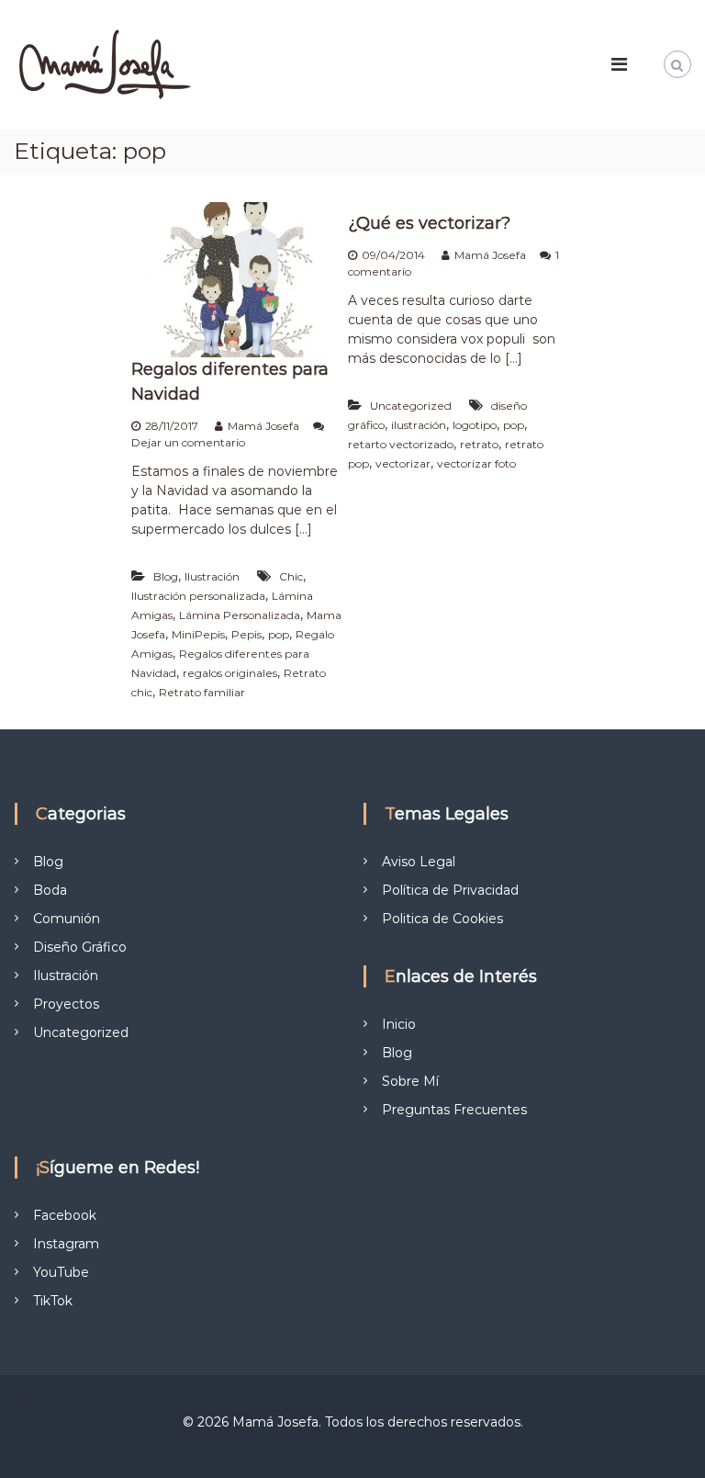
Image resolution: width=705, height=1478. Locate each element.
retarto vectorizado (400, 444)
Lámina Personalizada (239, 615)
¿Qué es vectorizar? (429, 223)
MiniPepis (198, 634)
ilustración (418, 425)
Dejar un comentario (188, 442)
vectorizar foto (476, 463)
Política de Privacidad (450, 890)
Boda (50, 890)
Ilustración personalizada (198, 596)
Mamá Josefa (263, 426)
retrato (479, 444)
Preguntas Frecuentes (454, 1109)
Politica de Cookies (442, 918)
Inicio (399, 1024)
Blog (165, 576)
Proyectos (66, 1004)
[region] (239, 1355)
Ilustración (212, 576)
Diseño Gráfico (80, 947)
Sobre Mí (410, 1081)
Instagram (66, 1243)
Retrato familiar (202, 692)
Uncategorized (411, 405)
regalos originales (230, 673)
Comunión (66, 918)
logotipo (475, 425)
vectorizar (403, 463)
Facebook (64, 1215)
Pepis (246, 634)
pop (278, 634)
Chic (291, 576)
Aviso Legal (418, 861)
